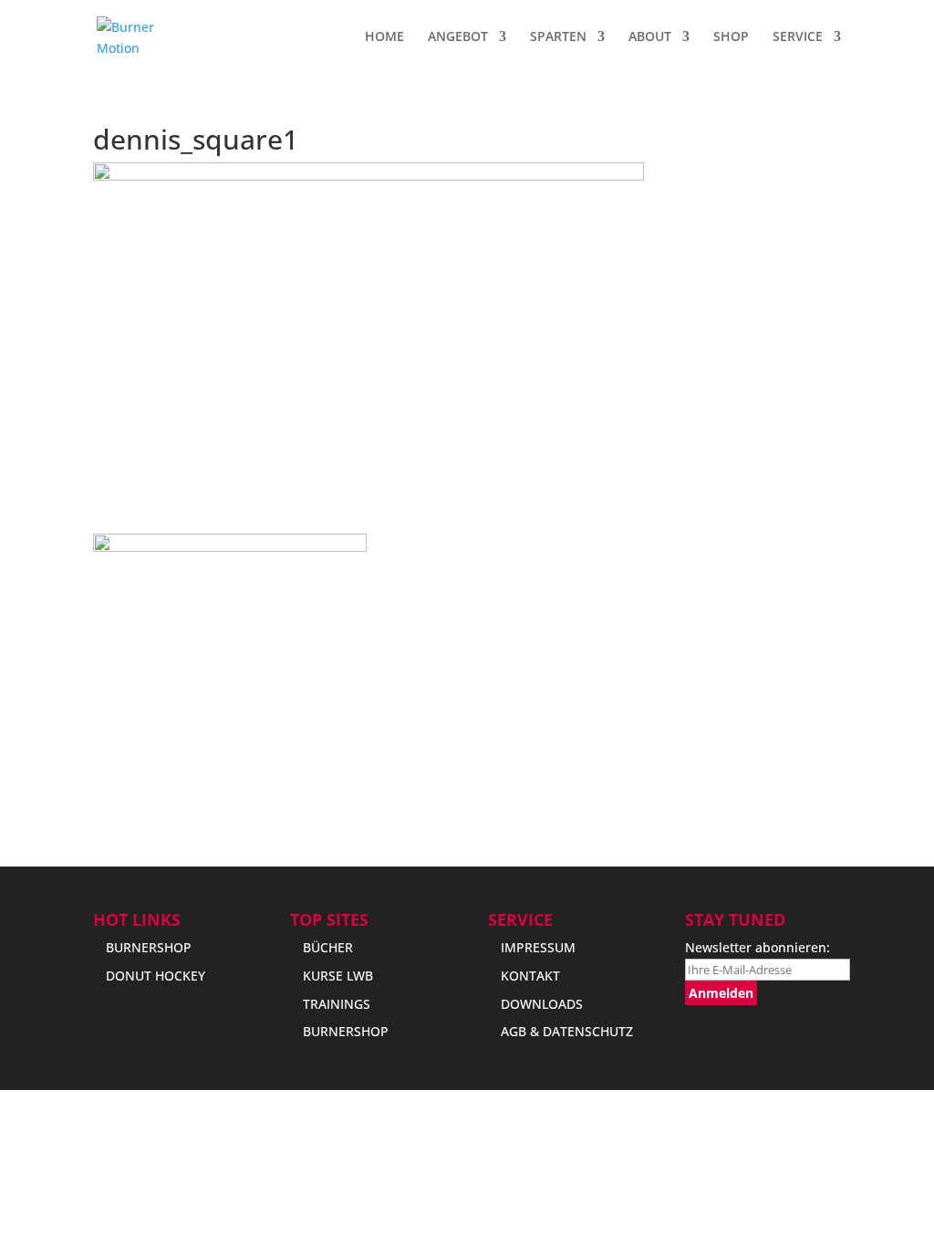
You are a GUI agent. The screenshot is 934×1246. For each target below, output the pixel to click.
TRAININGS (336, 1003)
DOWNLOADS (542, 1003)
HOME (384, 37)
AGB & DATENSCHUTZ (567, 1031)
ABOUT (649, 37)
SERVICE (798, 37)
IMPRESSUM (538, 947)
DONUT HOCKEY (155, 975)
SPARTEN (558, 37)
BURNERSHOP (149, 947)
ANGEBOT (458, 37)
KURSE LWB (338, 975)
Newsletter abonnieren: (757, 947)
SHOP (731, 37)
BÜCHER (328, 947)
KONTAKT (530, 975)
